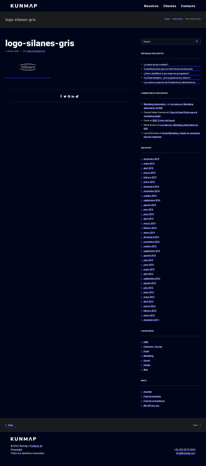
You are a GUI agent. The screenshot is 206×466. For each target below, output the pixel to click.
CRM (146, 342)
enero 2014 (149, 232)
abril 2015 (148, 168)
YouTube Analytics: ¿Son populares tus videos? (167, 78)
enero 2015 (149, 182)
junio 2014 (149, 214)
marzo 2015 (149, 173)
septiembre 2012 (152, 278)
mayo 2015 (149, 163)
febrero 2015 (150, 177)
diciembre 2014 (151, 186)
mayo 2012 (149, 297)
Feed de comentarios (154, 401)
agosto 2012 (150, 283)
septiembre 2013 (152, 251)
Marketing (149, 356)
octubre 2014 (150, 196)
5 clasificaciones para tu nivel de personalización (168, 69)
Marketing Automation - (155, 104)
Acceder (148, 392)
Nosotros (151, 6)
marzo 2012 (149, 306)
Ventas (147, 365)
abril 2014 (148, 219)
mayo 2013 (149, 269)
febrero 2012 (150, 311)
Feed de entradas (152, 396)
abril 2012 (148, 301)
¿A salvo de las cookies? (156, 64)
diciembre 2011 (151, 320)
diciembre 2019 (151, 159)
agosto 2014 (150, 205)
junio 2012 (149, 292)
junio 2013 (149, 265)
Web (146, 370)
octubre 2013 (150, 246)
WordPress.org (151, 405)
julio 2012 (148, 288)
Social (147, 360)
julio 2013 (148, 260)
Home (167, 19)
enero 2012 (149, 315)
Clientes (169, 6)
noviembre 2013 (152, 242)
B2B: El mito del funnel (164, 120)
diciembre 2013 (151, 237)
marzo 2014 (149, 223)
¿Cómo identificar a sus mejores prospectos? (166, 73)
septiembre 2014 (152, 200)
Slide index (178, 19)
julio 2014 (148, 209)
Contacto (188, 6)
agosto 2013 (150, 255)
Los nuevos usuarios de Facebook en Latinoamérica (169, 82)
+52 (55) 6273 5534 (184, 449)
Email (146, 351)
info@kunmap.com (185, 453)
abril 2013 (148, 274)
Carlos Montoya (36, 51)
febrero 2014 (150, 228)
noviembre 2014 (152, 191)
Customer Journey (153, 346)
